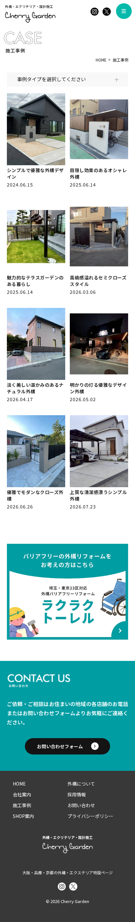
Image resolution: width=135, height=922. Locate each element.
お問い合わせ (81, 805)
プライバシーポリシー (90, 816)
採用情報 (77, 794)
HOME (101, 59)
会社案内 (22, 794)
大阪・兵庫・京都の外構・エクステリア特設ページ (67, 872)
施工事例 (22, 805)
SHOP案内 (23, 816)
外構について (81, 783)
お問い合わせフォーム (60, 746)
